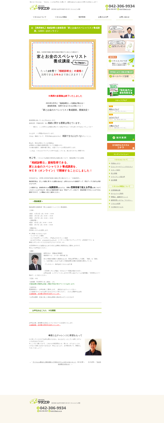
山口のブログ (114, 117)
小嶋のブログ (114, 126)
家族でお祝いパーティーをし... (120, 127)
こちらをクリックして (49, 240)
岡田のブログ (114, 109)
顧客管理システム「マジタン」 (122, 200)
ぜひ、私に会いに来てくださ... (120, 119)
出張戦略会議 (115, 190)
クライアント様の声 (118, 177)
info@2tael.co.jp (125, 9)
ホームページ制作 (117, 193)
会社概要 (114, 180)
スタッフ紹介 (115, 170)
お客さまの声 (103, 17)
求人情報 (114, 173)
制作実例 (82, 17)
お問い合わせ (124, 17)
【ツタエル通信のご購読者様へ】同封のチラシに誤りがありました (54, 362)
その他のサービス (117, 207)
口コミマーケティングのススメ (122, 167)
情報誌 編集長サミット (119, 197)
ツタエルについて (39, 17)
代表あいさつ (115, 163)
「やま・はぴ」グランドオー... (120, 111)
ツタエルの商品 (61, 17)
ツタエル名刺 (115, 203)
